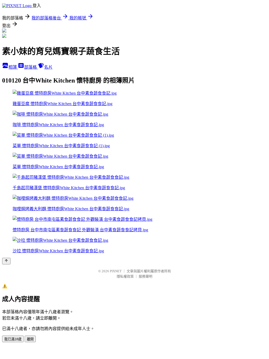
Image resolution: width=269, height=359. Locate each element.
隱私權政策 (125, 276)
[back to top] (6, 261)
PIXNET (116, 271)
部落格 (31, 67)
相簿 (13, 67)
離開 (30, 339)
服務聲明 (145, 276)
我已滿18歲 (13, 339)
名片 (48, 67)
